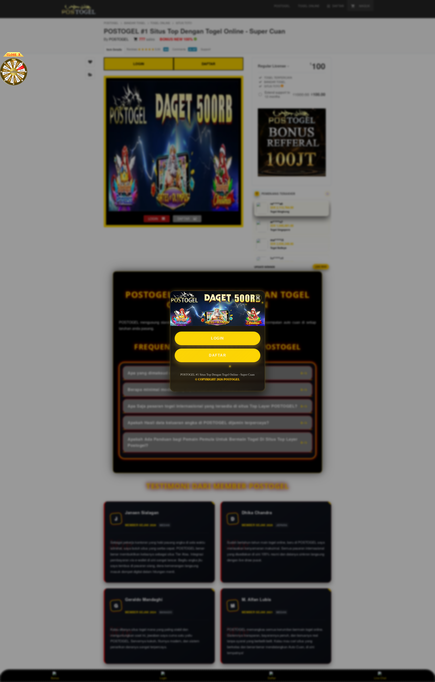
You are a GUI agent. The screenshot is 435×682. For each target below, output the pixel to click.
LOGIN (217, 338)
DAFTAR (217, 355)
